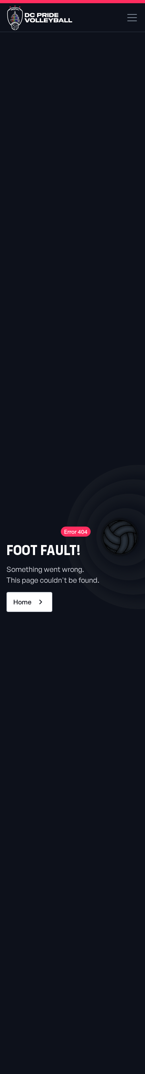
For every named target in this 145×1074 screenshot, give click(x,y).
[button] (130, 17)
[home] (39, 17)
